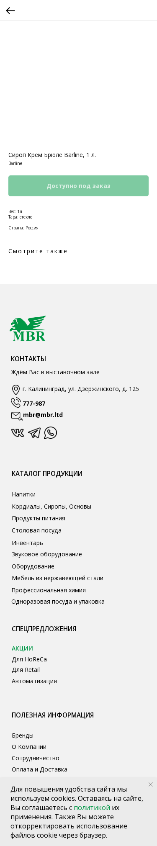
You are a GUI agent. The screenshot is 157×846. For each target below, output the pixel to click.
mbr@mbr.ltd (43, 415)
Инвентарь (27, 543)
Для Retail (26, 670)
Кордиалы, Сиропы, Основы (51, 506)
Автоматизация (34, 681)
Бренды (22, 735)
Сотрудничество (35, 758)
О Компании (29, 747)
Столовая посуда (37, 530)
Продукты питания (38, 518)
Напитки (24, 494)
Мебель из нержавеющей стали (57, 578)
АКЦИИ (22, 648)
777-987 (34, 403)
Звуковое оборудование (47, 554)
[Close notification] (151, 784)
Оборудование (33, 566)
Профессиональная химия (48, 590)
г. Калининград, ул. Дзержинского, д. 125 (81, 389)
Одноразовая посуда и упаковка (58, 601)
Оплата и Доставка (39, 769)
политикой (93, 807)
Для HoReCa (29, 659)
